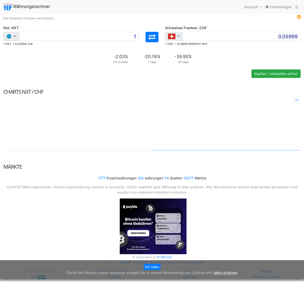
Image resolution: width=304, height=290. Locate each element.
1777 (101, 178)
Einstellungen (280, 7)
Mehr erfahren (225, 272)
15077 (188, 178)
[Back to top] (294, 280)
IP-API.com (164, 257)
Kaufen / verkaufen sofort (276, 73)
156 (141, 178)
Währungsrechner (31, 6)
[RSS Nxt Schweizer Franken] (299, 16)
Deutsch (251, 7)
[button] (152, 37)
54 (166, 178)
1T (297, 100)
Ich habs (152, 267)
